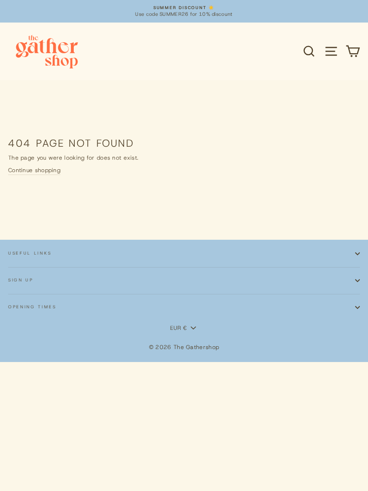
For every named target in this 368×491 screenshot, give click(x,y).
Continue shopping (34, 170)
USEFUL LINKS (30, 253)
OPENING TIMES (32, 307)
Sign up (21, 280)
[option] (184, 11)
